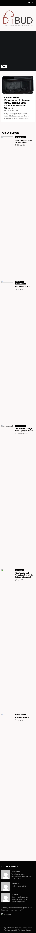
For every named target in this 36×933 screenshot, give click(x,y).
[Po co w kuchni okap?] (7, 352)
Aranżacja (19, 281)
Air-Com (15, 894)
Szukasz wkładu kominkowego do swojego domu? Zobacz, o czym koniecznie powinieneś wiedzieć (17, 103)
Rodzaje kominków (22, 717)
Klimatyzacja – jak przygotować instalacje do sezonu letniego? (24, 575)
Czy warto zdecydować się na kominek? (23, 141)
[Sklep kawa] (6, 914)
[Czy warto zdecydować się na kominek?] (7, 207)
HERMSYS (15, 883)
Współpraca (21, 930)
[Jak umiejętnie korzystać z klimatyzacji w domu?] (7, 496)
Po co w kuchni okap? (23, 286)
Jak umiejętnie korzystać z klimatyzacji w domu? (24, 430)
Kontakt (28, 930)
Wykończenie (8, 77)
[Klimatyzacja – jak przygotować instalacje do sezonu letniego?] (7, 640)
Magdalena (16, 871)
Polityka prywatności (10, 930)
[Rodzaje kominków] (7, 784)
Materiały (19, 570)
